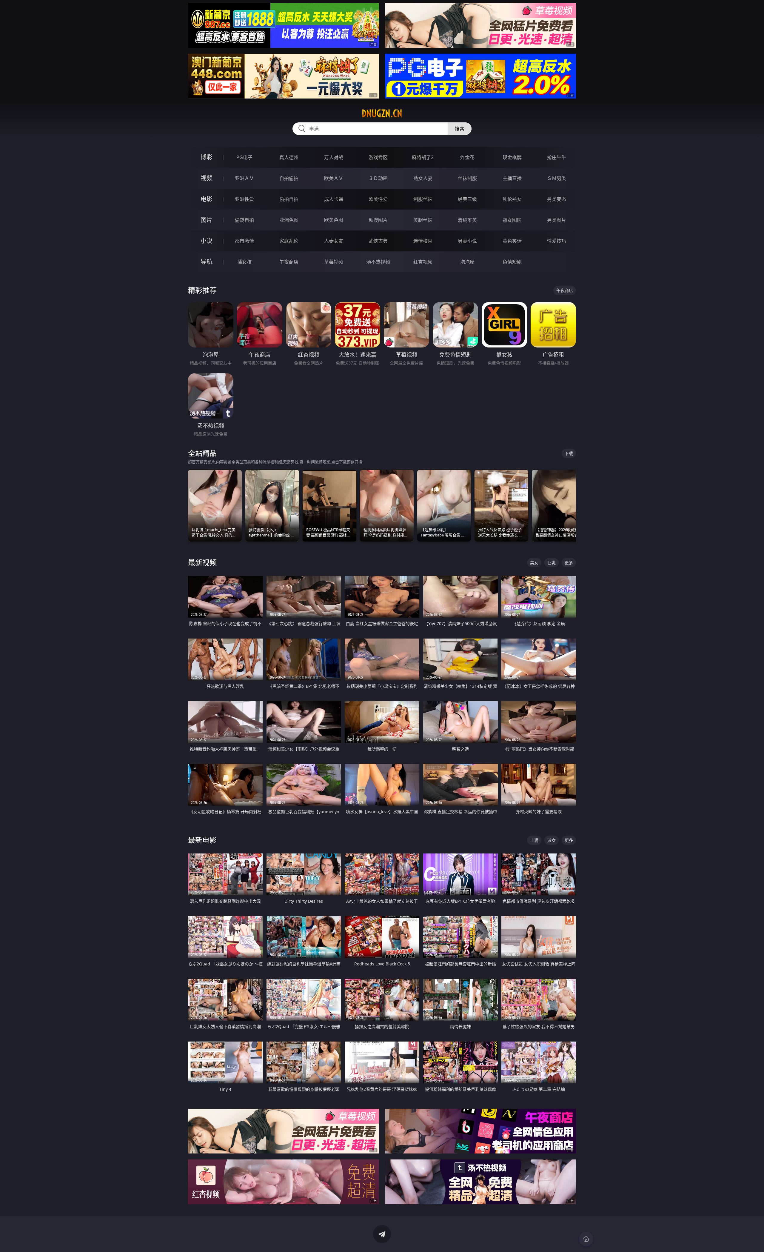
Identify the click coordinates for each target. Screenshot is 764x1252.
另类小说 (467, 241)
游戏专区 (378, 157)
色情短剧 (512, 262)
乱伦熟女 (512, 199)
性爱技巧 (556, 241)
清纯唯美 (467, 220)
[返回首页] (586, 1239)
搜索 (459, 128)
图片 (206, 220)
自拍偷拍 (288, 178)
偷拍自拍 (288, 199)
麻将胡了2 (423, 157)
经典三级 (467, 199)
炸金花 (467, 157)
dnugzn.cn (382, 113)
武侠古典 (378, 241)
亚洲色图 (288, 220)
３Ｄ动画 (378, 178)
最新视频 (202, 562)
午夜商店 (288, 262)
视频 (206, 178)
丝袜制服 (467, 178)
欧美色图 (333, 220)
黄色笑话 (512, 241)
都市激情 (244, 241)
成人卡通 (333, 199)
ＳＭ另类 (556, 178)
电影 (206, 199)
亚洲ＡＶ (244, 178)
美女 (534, 562)
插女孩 (244, 262)
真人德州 (288, 157)
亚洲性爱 (244, 199)
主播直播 (512, 178)
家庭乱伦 (288, 241)
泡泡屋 (467, 262)
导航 (206, 262)
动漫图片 (378, 220)
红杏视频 (422, 262)
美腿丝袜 (422, 220)
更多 (569, 562)
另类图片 (556, 220)
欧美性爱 (378, 199)
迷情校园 (422, 241)
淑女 (551, 840)
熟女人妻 (422, 178)
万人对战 (333, 157)
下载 (569, 453)
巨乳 (551, 562)
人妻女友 (333, 241)
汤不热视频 (378, 262)
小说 (206, 241)
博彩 (206, 157)
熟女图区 (512, 220)
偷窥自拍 (244, 220)
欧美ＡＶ (333, 178)
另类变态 (556, 199)
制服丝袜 (422, 199)
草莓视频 (333, 262)
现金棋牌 (512, 157)
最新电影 (202, 840)
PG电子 (244, 157)
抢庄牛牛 (556, 157)
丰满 (534, 840)
